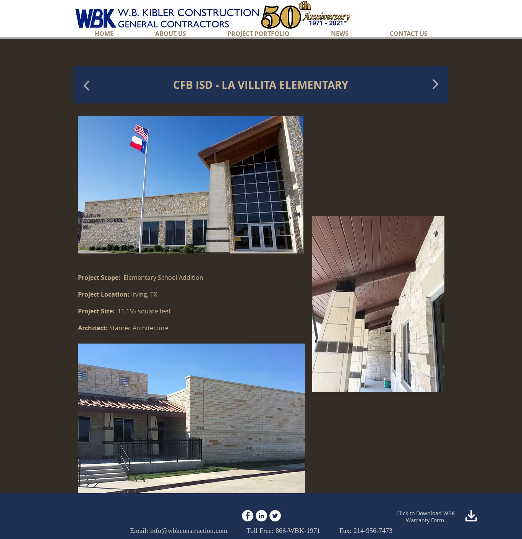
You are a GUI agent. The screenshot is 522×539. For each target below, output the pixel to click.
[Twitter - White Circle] (275, 515)
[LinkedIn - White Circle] (261, 515)
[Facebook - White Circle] (247, 515)
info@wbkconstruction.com (188, 530)
